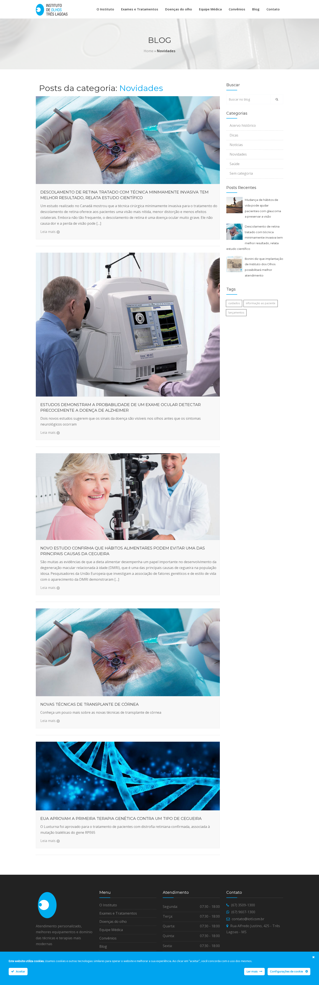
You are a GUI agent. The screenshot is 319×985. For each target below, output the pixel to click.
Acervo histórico (243, 125)
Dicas (234, 135)
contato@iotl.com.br (248, 919)
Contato (273, 9)
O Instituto (105, 9)
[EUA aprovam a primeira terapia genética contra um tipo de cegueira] (128, 776)
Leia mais (48, 231)
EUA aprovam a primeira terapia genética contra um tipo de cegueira (121, 818)
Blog (256, 9)
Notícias (236, 144)
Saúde (235, 163)
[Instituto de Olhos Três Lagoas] (51, 10)
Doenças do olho (178, 9)
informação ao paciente (260, 303)
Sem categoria (241, 173)
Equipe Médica (210, 9)
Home (148, 51)
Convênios (237, 9)
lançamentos (236, 312)
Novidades (238, 154)
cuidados (234, 303)
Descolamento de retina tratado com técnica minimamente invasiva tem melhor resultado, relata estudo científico (254, 237)
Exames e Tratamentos (139, 9)
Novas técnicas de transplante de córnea (89, 704)
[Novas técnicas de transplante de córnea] (128, 652)
